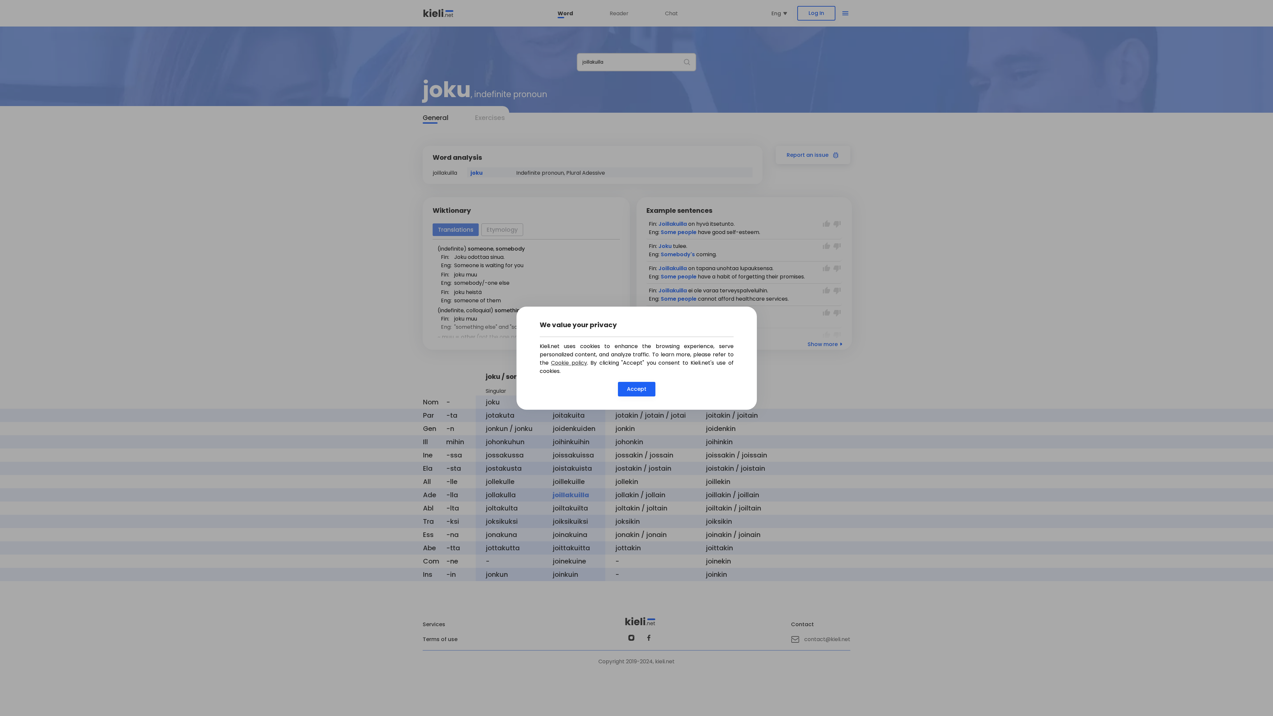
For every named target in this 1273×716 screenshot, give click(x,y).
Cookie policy (569, 363)
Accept (636, 389)
